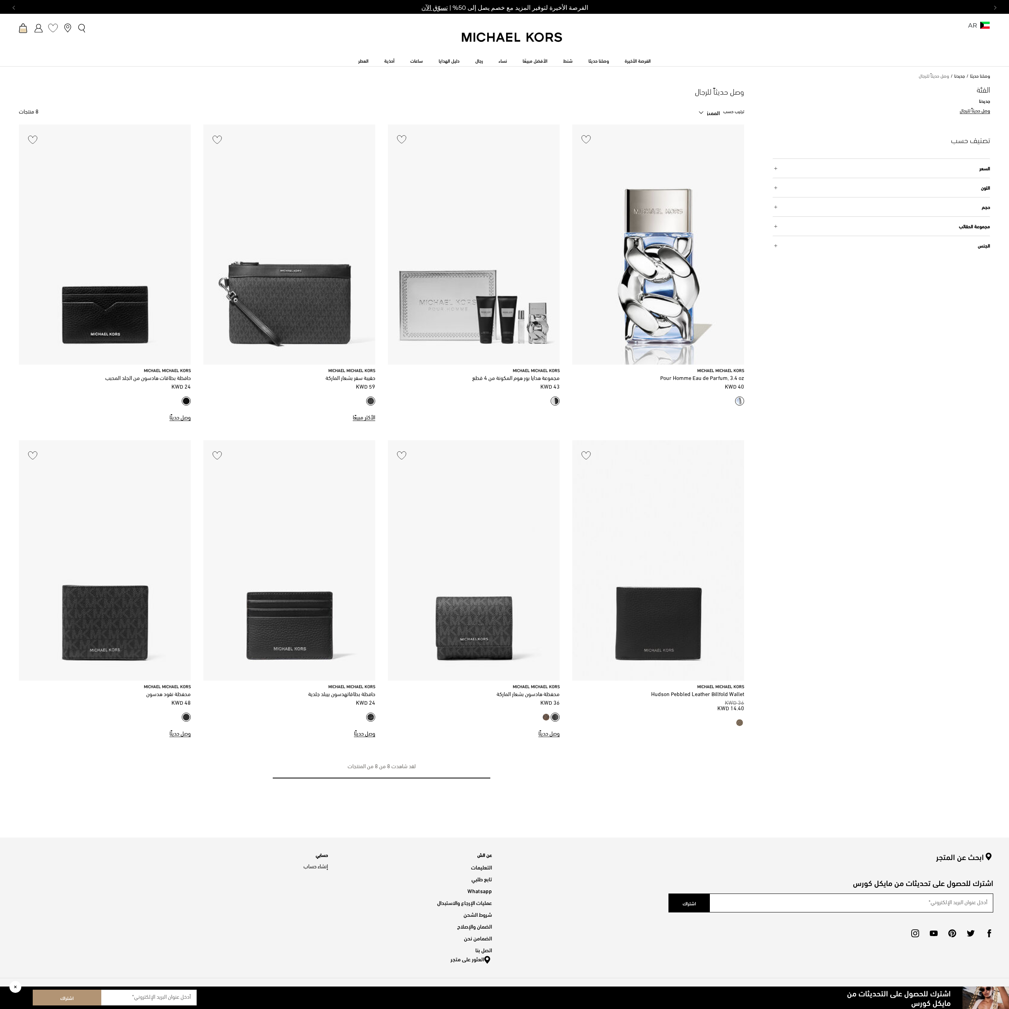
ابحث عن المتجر (960, 857)
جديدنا (959, 76)
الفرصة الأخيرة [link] (638, 60)
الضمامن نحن (478, 938)
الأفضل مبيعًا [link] (535, 60)
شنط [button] (568, 60)
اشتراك (67, 997)
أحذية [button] (389, 60)
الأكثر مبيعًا (364, 418)
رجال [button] (479, 60)
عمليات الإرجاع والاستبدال (464, 902)
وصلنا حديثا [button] (598, 60)
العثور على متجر (467, 959)
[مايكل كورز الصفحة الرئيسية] (512, 41)
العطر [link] (363, 60)
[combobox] (709, 112)
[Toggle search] (82, 28)
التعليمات (481, 867)
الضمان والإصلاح (474, 926)
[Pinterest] (952, 933)
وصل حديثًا (180, 418)
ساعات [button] (416, 60)
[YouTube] (934, 933)
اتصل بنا (483, 950)
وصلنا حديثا (980, 76)
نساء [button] (503, 60)
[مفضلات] (53, 27)
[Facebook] (989, 933)
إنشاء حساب (315, 867)
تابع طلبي (481, 879)
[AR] (985, 28)
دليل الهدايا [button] (449, 60)
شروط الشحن (478, 914)
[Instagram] (915, 933)
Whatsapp (479, 890)
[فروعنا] (67, 27)
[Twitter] (971, 933)
